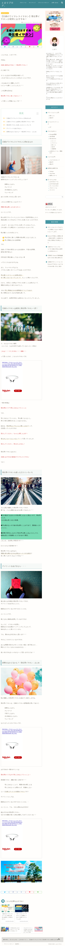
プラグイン (54, 143)
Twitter (52, 171)
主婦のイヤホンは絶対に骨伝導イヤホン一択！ (21, 121)
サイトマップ (32, 2)
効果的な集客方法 (53, 168)
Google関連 (53, 134)
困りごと (52, 115)
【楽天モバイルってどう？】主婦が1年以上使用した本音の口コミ (55, 249)
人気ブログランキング (50, 207)
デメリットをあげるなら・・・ (16, 128)
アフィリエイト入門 (53, 112)
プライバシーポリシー (43, 2)
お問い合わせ (55, 2)
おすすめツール (5, 13)
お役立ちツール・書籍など (56, 152)
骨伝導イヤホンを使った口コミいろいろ (19, 125)
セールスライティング (53, 123)
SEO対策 (52, 136)
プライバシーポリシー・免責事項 (11, 943)
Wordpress (53, 138)
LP (50, 127)
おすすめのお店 (54, 183)
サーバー (54, 141)
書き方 (51, 164)
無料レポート (53, 175)
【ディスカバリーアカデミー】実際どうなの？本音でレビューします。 (55, 229)
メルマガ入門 (51, 157)
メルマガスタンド (55, 160)
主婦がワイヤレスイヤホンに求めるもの (19, 118)
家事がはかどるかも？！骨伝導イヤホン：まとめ (21, 131)
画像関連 (54, 148)
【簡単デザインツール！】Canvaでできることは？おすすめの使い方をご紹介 (55, 264)
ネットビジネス (54, 186)
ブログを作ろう (52, 131)
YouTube (52, 173)
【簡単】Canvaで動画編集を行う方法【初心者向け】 (55, 256)
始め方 (51, 117)
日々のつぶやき (52, 179)
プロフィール (23, 2)
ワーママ (52, 190)
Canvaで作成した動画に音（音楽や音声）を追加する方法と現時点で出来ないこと (55, 239)
